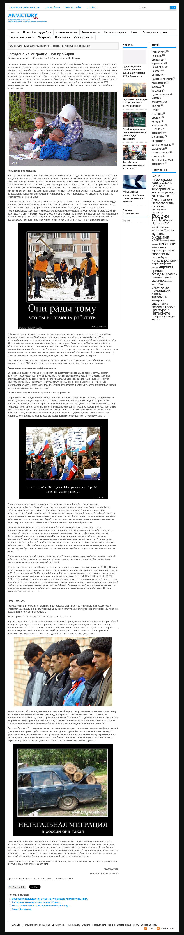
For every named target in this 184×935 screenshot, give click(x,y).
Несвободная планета (22, 37)
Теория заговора (91, 32)
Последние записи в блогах (36, 925)
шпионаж (156, 320)
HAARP (156, 176)
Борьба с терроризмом (161, 187)
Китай (165, 195)
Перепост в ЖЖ (11, 886)
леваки (155, 267)
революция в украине (161, 278)
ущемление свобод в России (163, 305)
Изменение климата (66, 32)
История (157, 121)
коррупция (157, 263)
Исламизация (62, 37)
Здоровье (158, 86)
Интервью (158, 140)
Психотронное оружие (155, 32)
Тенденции (158, 90)
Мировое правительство (161, 100)
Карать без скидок (21, 909)
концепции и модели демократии (162, 162)
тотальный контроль (160, 298)
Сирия (156, 226)
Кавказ (134, 32)
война (154, 247)
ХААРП (156, 240)
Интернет (171, 193)
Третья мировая (163, 232)
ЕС (173, 189)
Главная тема (31, 46)
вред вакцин (168, 250)
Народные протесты (164, 78)
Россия (160, 216)
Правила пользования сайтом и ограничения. (115, 925)
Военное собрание (163, 144)
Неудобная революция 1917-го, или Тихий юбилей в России (135, 102)
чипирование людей (164, 316)
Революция (158, 212)
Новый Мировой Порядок (160, 69)
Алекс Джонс (162, 182)
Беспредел (159, 74)
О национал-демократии (159, 131)
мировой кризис (162, 269)
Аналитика (158, 113)
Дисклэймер (53, 8)
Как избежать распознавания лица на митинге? (133, 165)
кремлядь (167, 264)
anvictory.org (16, 46)
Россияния (158, 156)
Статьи (151, 928)
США (158, 219)
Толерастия (44, 37)
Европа (156, 193)
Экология (158, 117)
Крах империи (160, 82)
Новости (14, 32)
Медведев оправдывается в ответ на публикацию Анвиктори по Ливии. (50, 899)
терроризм (156, 294)
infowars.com (159, 125)
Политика (44, 46)
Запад (163, 193)
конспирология (165, 260)
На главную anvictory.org (25, 8)
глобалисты (160, 254)
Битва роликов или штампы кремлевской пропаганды (40, 905)
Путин (156, 109)
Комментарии (168, 928)
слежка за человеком (161, 289)
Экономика (159, 59)
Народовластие (163, 203)
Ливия (156, 199)
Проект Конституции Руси (37, 32)
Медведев (166, 200)
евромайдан (159, 257)
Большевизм (159, 148)
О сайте (91, 8)
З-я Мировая (159, 136)
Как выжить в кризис (115, 32)
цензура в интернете (161, 311)
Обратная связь (149, 925)
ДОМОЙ (16, 925)
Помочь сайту (73, 8)
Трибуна (157, 105)
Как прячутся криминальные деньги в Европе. (36, 902)
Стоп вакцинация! (83, 37)
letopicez (27, 58)
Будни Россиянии (162, 94)
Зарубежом (159, 63)
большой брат (167, 243)
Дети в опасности (162, 152)
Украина (160, 237)
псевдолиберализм (164, 274)
